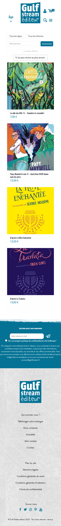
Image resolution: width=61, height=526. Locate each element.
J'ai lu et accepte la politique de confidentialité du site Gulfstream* (32, 340)
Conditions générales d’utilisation (31, 482)
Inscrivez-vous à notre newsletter (30, 328)
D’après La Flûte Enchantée (20, 237)
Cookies (30, 447)
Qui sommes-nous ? (30, 415)
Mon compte (31, 441)
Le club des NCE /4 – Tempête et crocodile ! (27, 113)
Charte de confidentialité (30, 489)
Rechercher (47, 44)
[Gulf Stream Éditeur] (30, 12)
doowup (50, 519)
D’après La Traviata (17, 298)
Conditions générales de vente (30, 476)
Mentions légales (30, 469)
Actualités (30, 434)
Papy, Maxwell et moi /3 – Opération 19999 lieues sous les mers (29, 175)
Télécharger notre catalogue (30, 421)
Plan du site (30, 463)
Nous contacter (30, 428)
